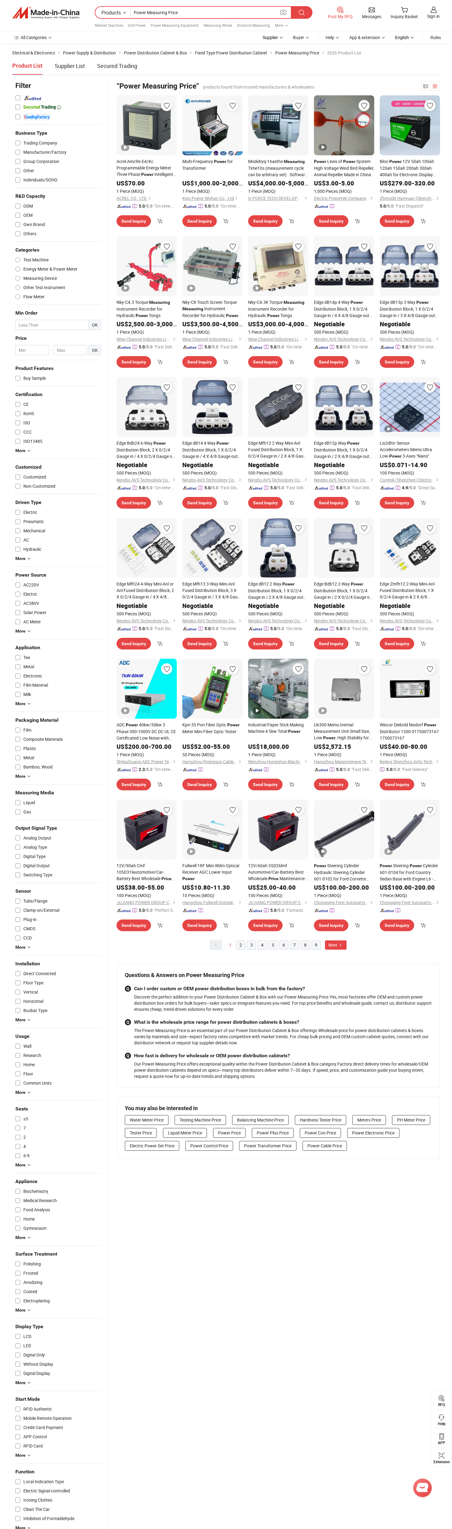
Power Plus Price (273, 1133)
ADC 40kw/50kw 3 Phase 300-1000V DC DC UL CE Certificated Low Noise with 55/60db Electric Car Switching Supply (146, 731)
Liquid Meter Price (185, 1133)
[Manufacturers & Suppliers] (45, 12)
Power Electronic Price (373, 1133)
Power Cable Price (324, 1146)
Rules (435, 37)
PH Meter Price (411, 1120)
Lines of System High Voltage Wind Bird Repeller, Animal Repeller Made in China (344, 167)
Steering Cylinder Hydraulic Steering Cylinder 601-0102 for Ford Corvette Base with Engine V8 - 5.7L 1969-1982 (340, 872)
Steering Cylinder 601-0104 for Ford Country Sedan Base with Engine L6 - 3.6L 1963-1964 (409, 872)
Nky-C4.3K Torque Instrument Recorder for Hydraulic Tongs (276, 308)
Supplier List (70, 66)
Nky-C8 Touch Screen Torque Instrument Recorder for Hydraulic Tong (210, 309)
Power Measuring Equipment (175, 25)
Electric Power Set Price (152, 1146)
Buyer (298, 37)
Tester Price (141, 1133)
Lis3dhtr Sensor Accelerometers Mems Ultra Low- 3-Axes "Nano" (406, 449)
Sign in (433, 16)
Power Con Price (320, 1133)
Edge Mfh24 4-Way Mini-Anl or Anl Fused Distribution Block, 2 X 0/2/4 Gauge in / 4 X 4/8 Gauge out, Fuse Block (145, 590)
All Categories (34, 37)
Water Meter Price (147, 1120)
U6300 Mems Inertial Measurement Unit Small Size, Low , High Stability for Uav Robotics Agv (342, 731)
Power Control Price (209, 1146)
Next (333, 945)
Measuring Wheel (218, 25)
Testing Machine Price (200, 1120)
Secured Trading (117, 66)
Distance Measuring (253, 25)
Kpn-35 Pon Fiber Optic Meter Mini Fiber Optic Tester (211, 728)
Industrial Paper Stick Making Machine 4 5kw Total (276, 728)
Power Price (229, 1133)
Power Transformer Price (267, 1146)
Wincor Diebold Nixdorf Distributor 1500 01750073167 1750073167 (409, 731)
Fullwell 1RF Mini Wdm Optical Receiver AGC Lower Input (210, 872)
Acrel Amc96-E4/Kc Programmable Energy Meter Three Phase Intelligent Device (145, 168)
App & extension (364, 37)
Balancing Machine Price (260, 1120)
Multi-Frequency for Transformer (207, 164)
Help (330, 37)
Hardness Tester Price (320, 1120)
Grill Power (137, 25)
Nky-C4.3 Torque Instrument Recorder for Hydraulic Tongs (143, 308)
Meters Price (369, 1120)
